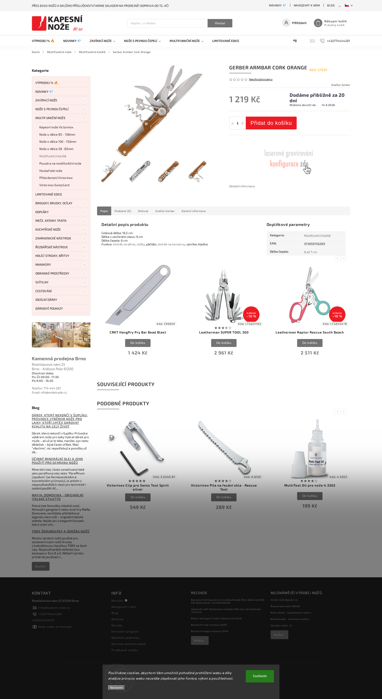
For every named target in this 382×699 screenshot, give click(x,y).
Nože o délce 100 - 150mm (57, 141)
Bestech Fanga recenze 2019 (209, 631)
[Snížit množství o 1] (233, 123)
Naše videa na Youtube (55, 626)
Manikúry (43, 264)
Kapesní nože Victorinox (56, 127)
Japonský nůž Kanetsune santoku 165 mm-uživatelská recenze (226, 610)
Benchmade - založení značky (290, 619)
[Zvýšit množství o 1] (242, 123)
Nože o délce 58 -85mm (56, 149)
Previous (338, 258)
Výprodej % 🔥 (46, 83)
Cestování (43, 291)
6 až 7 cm (310, 252)
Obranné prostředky (52, 273)
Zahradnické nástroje (53, 238)
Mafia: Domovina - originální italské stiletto (58, 497)
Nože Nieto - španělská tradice (291, 612)
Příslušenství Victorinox (56, 178)
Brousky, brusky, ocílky (53, 203)
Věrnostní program (125, 631)
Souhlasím (260, 676)
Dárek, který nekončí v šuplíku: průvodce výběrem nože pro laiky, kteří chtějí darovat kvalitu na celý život (60, 420)
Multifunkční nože (50, 118)
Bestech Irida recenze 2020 (209, 624)
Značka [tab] (165, 211)
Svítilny (41, 282)
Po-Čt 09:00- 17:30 (45, 377)
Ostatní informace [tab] (193, 211)
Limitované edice (48, 194)
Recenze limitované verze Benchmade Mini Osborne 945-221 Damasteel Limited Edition (228, 601)
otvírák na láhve (124, 244)
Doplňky (42, 212)
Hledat (220, 23)
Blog (331, 5)
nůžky (141, 244)
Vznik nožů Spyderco (284, 599)
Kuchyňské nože (48, 229)
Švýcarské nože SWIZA (285, 606)
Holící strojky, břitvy (52, 256)
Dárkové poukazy (49, 308)
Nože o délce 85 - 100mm (57, 134)
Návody (116, 625)
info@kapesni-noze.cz (54, 607)
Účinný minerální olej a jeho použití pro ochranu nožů (57, 460)
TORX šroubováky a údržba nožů (61, 531)
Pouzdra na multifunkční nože (60, 163)
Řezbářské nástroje (51, 247)
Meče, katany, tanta (51, 220)
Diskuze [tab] (143, 211)
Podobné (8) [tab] (123, 211)
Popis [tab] (104, 211)
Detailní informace (242, 186)
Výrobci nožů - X (281, 625)
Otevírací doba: (43, 373)
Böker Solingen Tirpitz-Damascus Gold (216, 618)
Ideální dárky (46, 299)
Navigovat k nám (307, 5)
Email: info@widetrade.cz (49, 392)
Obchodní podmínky (125, 637)
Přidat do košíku (271, 123)
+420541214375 (43, 620)
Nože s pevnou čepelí (52, 109)
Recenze (117, 619)
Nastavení (116, 687)
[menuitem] (45, 40)
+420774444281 (50, 614)
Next (344, 258)
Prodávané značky (124, 650)
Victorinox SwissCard (54, 185)
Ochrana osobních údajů (128, 644)
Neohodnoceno (261, 79)
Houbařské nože (50, 170)
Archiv (40, 566)
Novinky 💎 (277, 5)
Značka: (340, 85)
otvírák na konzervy (171, 244)
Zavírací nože (46, 100)
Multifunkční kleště (52, 156)
